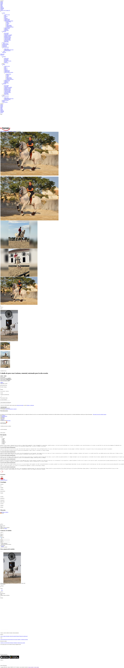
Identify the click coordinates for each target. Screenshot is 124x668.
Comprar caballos (30, 667)
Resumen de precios (5, 44)
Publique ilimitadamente (8, 49)
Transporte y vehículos (7, 35)
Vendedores (6, 29)
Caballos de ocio (6, 28)
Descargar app (4, 45)
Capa (1, 419)
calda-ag (5, 528)
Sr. (1, 538)
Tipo (1, 416)
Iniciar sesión (6, 62)
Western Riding (8, 21)
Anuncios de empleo (7, 38)
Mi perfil (5, 61)
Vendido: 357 (8, 10)
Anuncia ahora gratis (5, 47)
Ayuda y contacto (3, 636)
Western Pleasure (8, 25)
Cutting (7, 24)
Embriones (6, 16)
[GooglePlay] (14, 658)
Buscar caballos (9, 131)
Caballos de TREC (9, 26)
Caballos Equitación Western (8, 20)
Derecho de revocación (13, 639)
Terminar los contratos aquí (23, 636)
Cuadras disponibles (7, 39)
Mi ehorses (4, 56)
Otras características (3, 423)
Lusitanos (14, 131)
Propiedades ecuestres (7, 37)
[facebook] (1, 663)
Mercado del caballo (3, 131)
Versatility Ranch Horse (9, 79)
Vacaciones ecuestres (7, 40)
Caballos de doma (7, 19)
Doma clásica (8, 420)
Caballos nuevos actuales (21, 642)
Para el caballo (6, 33)
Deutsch (1, 1)
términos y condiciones (30, 405)
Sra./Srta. (2, 537)
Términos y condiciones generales (22, 639)
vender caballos (36, 667)
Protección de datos (7, 639)
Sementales (6, 18)
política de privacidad (20, 405)
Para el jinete (6, 86)
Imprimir (2, 546)
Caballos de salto (6, 71)
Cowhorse (7, 23)
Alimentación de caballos (8, 34)
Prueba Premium (5, 43)
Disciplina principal (3, 420)
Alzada (1, 418)
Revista (3, 42)
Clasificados (4, 31)
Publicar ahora (6, 30)
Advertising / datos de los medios (11, 636)
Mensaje (2, 585)
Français (1, 9)
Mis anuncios (6, 59)
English (1, 109)
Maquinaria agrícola (7, 36)
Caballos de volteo (7, 27)
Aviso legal (2, 639)
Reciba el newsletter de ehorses (6, 544)
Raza (1, 415)
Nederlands (2, 7)
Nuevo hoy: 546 (3, 10)
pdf (4, 479)
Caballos (3, 64)
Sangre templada (4, 416)
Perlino (3, 419)
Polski (1, 5)
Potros (5, 17)
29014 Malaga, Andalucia (4, 512)
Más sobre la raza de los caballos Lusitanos (99, 414)
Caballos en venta (7, 14)
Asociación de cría (3, 422)
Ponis (5, 15)
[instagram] (4, 663)
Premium (17, 636)
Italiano (1, 4)
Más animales (6, 93)
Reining (7, 22)
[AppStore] (4, 658)
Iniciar (4, 52)
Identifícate (2, 54)
